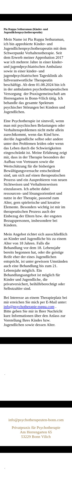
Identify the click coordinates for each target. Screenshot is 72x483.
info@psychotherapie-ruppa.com (29, 306)
